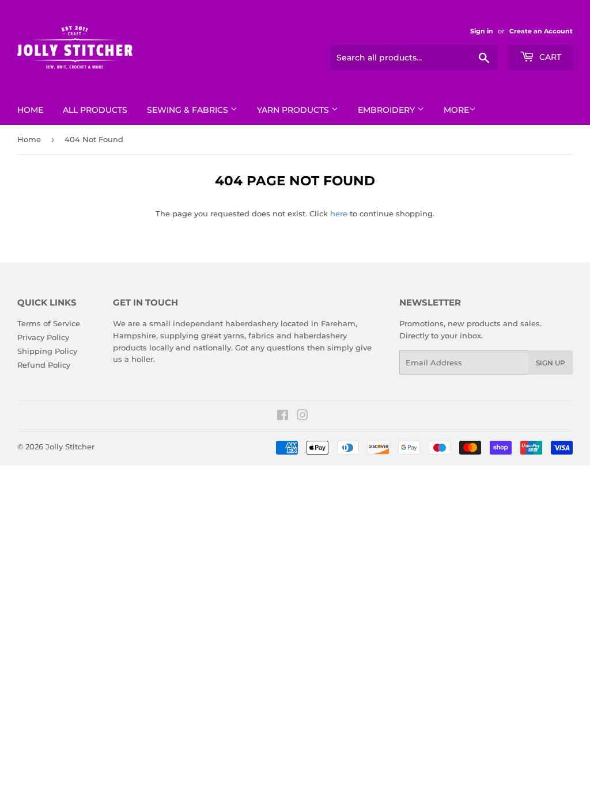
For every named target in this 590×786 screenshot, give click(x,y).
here (338, 213)
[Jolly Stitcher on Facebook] (283, 416)
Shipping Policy (47, 351)
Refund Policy (43, 364)
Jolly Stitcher (70, 446)
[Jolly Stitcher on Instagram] (302, 416)
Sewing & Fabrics (188, 110)
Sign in (481, 31)
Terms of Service (48, 323)
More (456, 110)
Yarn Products (294, 110)
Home (30, 110)
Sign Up (550, 362)
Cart (549, 57)
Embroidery (387, 110)
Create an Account (541, 31)
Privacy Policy (43, 337)
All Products (95, 110)
